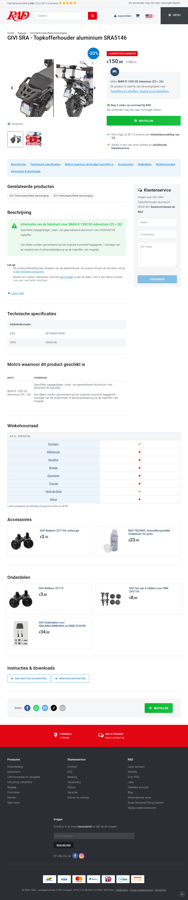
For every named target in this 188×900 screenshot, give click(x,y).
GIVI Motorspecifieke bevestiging (48, 33)
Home (10, 33)
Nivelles (53, 460)
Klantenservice (77, 759)
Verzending (74, 782)
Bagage (22, 33)
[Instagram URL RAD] (82, 856)
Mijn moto (13, 802)
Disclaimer (160, 890)
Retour (72, 787)
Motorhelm (13, 772)
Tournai (53, 483)
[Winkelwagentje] (137, 16)
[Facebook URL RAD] (75, 856)
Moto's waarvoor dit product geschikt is (89, 164)
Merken (11, 797)
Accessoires (125, 164)
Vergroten (17, 124)
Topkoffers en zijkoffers (124, 91)
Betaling (72, 777)
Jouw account (136, 766)
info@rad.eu (122, 890)
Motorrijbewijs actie (139, 797)
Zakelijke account (138, 787)
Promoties (13, 792)
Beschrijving (18, 164)
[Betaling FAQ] (94, 882)
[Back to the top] (182, 894)
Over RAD (133, 777)
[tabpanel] (53, 88)
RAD (130, 759)
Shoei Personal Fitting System (146, 802)
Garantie (73, 792)
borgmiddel (66, 277)
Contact (72, 766)
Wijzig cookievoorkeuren (142, 807)
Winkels (132, 772)
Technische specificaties (45, 164)
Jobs (131, 782)
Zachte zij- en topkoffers (154, 91)
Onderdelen (144, 164)
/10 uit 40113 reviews (32, 3)
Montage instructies (72, 678)
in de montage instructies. (28, 271)
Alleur (53, 499)
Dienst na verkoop (78, 797)
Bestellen (145, 120)
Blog (130, 792)
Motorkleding (15, 766)
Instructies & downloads (26, 171)
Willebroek (53, 452)
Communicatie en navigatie (23, 777)
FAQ (70, 772)
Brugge (53, 467)
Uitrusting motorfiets (19, 782)
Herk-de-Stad (53, 491)
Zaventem (53, 475)
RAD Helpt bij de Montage (30, 678)
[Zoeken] (92, 16)
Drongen (53, 444)
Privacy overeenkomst (141, 890)
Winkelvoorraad (165, 164)
